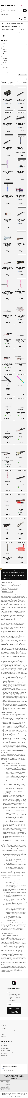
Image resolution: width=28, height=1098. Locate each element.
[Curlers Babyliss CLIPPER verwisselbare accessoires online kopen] (20, 320)
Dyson (4, 65)
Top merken (4, 40)
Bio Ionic (5, 51)
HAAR (3, 26)
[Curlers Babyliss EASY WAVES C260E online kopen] (20, 464)
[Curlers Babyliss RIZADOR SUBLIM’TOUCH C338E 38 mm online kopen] (7, 464)
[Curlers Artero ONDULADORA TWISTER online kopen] (7, 224)
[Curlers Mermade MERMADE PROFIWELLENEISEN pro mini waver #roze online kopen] (7, 296)
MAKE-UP (7, 26)
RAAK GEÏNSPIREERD (5, 13)
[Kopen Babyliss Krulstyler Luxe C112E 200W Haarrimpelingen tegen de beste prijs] (20, 356)
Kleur (11, 82)
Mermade (5, 67)
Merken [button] (3, 79)
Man (17, 1008)
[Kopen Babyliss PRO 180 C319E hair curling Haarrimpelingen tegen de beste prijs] (7, 332)
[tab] (5, 79)
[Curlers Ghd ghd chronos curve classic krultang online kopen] (7, 128)
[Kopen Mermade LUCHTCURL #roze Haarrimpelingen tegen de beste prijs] (7, 476)
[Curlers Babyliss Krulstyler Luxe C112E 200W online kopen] (20, 368)
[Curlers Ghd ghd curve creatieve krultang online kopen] (7, 416)
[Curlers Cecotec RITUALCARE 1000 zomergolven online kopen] (7, 536)
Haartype (4, 82)
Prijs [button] (11, 79)
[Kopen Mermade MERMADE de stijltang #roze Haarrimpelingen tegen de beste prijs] (20, 284)
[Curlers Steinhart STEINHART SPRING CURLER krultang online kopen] (20, 416)
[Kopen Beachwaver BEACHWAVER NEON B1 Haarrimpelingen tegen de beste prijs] (20, 380)
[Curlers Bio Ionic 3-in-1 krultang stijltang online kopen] (20, 176)
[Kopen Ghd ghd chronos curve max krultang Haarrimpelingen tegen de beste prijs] (7, 141)
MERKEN (23, 29)
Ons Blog (3, 1033)
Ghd (4, 46)
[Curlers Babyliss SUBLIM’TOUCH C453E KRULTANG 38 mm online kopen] (7, 512)
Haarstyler (4, 585)
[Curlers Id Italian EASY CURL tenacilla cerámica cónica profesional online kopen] (20, 512)
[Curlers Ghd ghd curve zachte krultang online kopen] (20, 128)
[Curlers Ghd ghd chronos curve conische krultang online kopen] (20, 224)
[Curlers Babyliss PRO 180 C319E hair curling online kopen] (7, 344)
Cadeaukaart (4, 1028)
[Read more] (12, 1000)
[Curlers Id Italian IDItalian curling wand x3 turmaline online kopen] (20, 200)
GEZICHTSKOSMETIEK (17, 23)
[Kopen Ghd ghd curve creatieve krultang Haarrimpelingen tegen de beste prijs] (7, 404)
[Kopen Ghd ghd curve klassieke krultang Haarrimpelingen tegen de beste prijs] (7, 380)
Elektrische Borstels (13, 588)
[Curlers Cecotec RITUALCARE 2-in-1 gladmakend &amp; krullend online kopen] (20, 536)
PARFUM (8, 23)
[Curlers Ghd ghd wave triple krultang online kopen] (7, 104)
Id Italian (5, 58)
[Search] (25, 10)
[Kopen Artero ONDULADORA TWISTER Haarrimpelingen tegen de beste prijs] (7, 213)
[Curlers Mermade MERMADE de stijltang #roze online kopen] (20, 296)
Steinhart (5, 56)
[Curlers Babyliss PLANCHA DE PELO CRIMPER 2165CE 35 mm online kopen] (7, 368)
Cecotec (5, 60)
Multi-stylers (4, 588)
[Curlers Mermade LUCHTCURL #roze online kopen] (7, 488)
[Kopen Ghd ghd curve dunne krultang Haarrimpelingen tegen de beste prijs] (20, 261)
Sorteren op (22, 74)
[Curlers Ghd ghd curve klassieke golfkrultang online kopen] (20, 488)
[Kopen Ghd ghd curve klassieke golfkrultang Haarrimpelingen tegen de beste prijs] (20, 476)
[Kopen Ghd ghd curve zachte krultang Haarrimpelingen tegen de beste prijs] (20, 117)
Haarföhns (11, 585)
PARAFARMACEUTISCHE (8, 29)
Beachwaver (6, 62)
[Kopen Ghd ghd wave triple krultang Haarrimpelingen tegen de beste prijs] (7, 93)
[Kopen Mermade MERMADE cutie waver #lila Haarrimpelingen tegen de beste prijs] (7, 165)
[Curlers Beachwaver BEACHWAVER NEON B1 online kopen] (20, 392)
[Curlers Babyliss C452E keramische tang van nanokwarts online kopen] (7, 320)
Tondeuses (17, 585)
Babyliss (5, 49)
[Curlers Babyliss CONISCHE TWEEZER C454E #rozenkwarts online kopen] (7, 272)
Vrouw (10, 1008)
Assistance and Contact (6, 1)
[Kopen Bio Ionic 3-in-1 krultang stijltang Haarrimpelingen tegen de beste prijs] (20, 165)
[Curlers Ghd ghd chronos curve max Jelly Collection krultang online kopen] (20, 560)
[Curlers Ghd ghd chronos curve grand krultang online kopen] (20, 104)
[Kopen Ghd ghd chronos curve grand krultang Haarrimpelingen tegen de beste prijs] (20, 93)
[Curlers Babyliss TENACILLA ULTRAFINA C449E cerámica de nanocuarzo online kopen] (20, 344)
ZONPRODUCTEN (15, 26)
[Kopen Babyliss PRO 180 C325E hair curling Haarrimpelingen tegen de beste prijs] (20, 428)
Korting (20, 79)
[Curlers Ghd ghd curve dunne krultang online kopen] (20, 272)
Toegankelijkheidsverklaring (7, 1052)
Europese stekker (23, 82)
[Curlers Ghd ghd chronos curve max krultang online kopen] (7, 152)
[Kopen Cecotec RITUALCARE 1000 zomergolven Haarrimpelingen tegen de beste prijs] (7, 524)
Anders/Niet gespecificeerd (14, 1012)
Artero (4, 53)
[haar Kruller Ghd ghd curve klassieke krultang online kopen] (7, 392)
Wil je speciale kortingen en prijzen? (14, 1076)
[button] (14, 1031)
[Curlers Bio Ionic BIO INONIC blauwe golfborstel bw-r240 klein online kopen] (7, 200)
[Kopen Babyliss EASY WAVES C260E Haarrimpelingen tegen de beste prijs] (20, 452)
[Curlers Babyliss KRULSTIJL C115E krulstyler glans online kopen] (20, 248)
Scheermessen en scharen (7, 591)
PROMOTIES (5, 14)
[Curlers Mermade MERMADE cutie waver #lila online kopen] (7, 176)
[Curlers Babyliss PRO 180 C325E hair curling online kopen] (20, 440)
